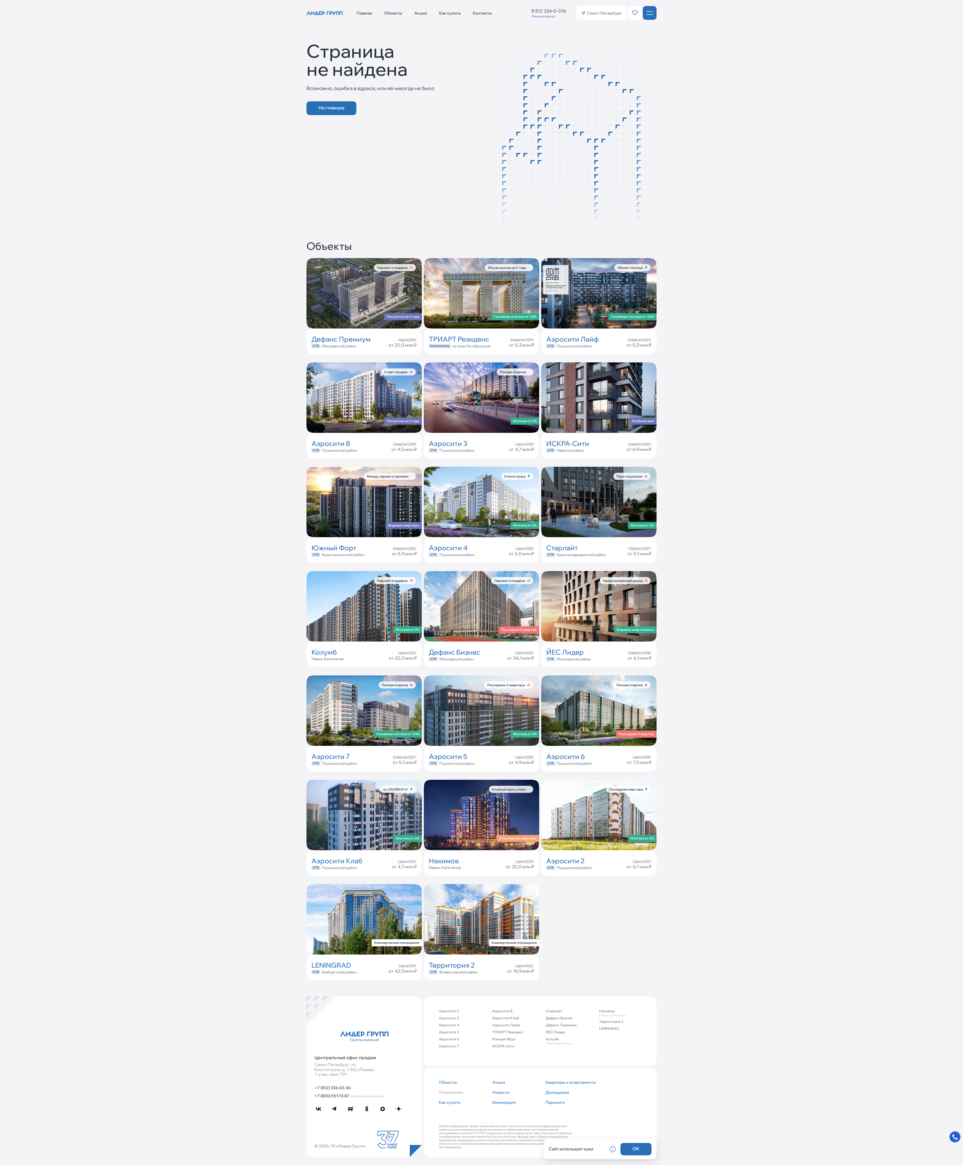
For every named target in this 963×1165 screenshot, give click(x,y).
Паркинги (555, 1102)
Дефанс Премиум (561, 1025)
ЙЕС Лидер (555, 1032)
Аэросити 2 (449, 1011)
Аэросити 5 (449, 1032)
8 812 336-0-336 (548, 11)
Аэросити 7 (449, 1046)
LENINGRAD (609, 1028)
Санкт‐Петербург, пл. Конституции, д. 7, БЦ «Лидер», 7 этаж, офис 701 (344, 1069)
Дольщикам (557, 1092)
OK (635, 1148)
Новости (500, 1092)
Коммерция (504, 1102)
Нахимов (612, 1013)
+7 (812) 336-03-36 (332, 1087)
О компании (451, 1092)
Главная (364, 13)
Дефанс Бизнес (559, 1018)
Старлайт (554, 1011)
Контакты (482, 13)
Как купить (450, 13)
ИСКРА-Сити (503, 1046)
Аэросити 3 (449, 1018)
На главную (331, 108)
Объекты (393, 13)
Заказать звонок (543, 16)
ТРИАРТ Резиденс (508, 1032)
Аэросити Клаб (505, 1018)
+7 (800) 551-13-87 (348, 1095)
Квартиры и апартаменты (570, 1082)
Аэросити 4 (449, 1025)
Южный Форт (504, 1039)
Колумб (559, 1041)
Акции (420, 13)
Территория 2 (611, 1021)
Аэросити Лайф (506, 1025)
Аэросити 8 (502, 1011)
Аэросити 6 (449, 1039)
